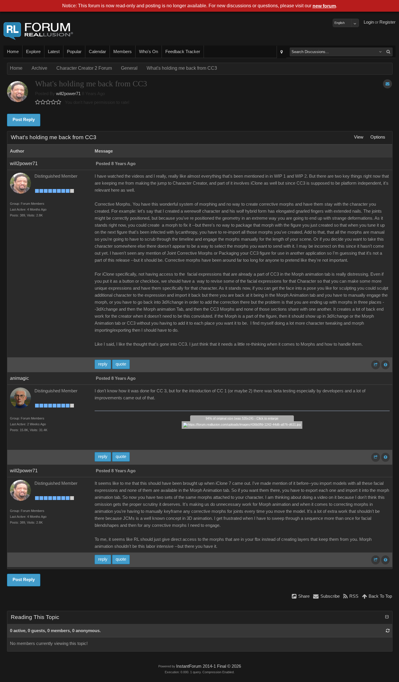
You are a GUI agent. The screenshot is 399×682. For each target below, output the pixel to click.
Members (122, 51)
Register (387, 22)
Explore (33, 51)
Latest (54, 51)
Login (369, 22)
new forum (324, 6)
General (129, 68)
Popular (74, 51)
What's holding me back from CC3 (182, 68)
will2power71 (68, 93)
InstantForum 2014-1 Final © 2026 (208, 666)
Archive (39, 68)
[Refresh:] (388, 630)
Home (13, 51)
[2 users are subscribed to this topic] (387, 83)
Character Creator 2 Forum (84, 68)
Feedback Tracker (182, 51)
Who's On (148, 51)
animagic (19, 378)
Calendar (97, 51)
